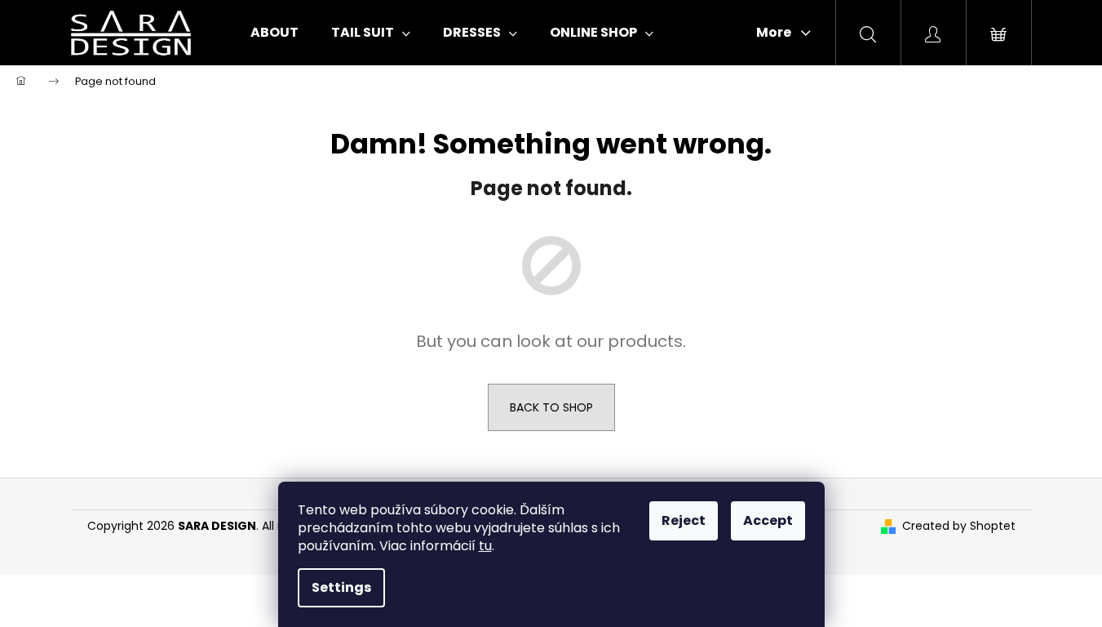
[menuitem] (274, 32)
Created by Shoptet (959, 526)
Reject (684, 520)
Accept (768, 520)
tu (485, 545)
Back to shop (551, 407)
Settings (341, 587)
